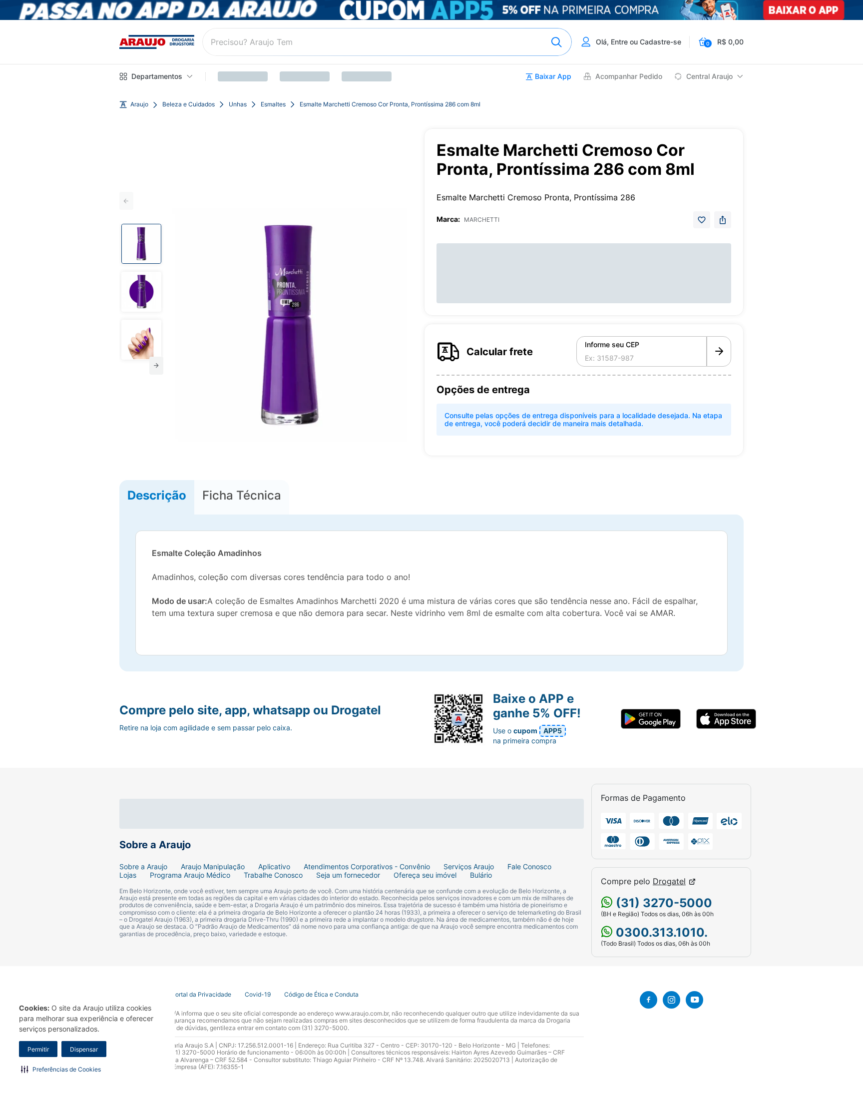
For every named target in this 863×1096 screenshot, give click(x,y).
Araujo (139, 104)
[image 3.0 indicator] (141, 340)
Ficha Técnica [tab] (241, 495)
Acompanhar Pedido (628, 76)
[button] (61, 1069)
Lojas (127, 875)
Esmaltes (273, 104)
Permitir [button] (38, 1049)
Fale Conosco (529, 867)
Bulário (481, 875)
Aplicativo (274, 867)
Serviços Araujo (468, 867)
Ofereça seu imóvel (425, 875)
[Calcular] (719, 351)
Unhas (238, 104)
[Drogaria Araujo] (156, 42)
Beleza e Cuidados (188, 104)
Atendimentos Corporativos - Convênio (367, 867)
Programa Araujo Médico (190, 875)
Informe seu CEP (612, 345)
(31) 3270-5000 (662, 903)
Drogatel (669, 881)
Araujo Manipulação (213, 867)
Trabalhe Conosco (273, 875)
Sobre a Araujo (143, 867)
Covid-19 (258, 994)
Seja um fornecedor (348, 875)
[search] (387, 42)
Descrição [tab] (156, 495)
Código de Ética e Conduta (321, 994)
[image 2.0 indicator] (141, 292)
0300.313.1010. (660, 932)
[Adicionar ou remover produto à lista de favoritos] (701, 219)
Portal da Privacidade (201, 994)
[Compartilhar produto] (722, 219)
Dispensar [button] (84, 1049)
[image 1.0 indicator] (141, 244)
